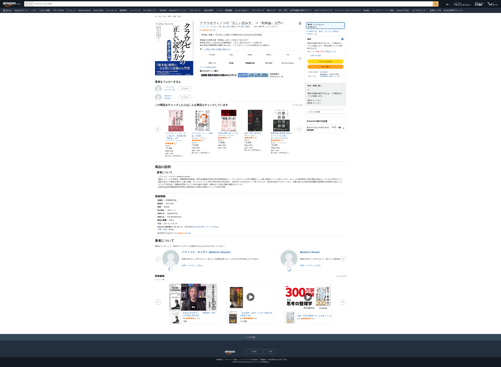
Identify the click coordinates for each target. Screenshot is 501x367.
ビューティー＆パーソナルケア (348, 10)
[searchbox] (233, 3)
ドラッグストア (258, 10)
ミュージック (135, 10)
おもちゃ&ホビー (242, 10)
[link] (176, 136)
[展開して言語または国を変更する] (261, 352)
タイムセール (111, 10)
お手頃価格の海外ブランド (301, 10)
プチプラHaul (58, 10)
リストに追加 (314, 112)
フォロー (185, 88)
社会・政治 (162, 16)
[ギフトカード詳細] (201, 10)
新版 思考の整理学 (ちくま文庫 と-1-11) (314, 316)
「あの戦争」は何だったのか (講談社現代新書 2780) (256, 314)
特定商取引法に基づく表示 (277, 359)
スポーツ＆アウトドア (323, 10)
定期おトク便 (435, 10)
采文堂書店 (324, 72)
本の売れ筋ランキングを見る (206, 227)
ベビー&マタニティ (419, 10)
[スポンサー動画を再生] (250, 297)
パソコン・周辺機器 (224, 10)
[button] (7, 10)
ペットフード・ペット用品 (383, 10)
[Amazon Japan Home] (230, 352)
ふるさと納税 (44, 10)
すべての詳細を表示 (208, 67)
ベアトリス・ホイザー (209, 26)
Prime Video (98, 10)
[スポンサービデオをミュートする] (214, 307)
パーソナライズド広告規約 (248, 359)
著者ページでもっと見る (192, 265)
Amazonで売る (403, 10)
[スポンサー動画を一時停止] (214, 303)
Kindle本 (163, 10)
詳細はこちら (330, 51)
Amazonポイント (21, 10)
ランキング (71, 10)
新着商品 (123, 10)
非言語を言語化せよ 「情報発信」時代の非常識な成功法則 (199, 314)
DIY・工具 (283, 10)
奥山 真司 (227, 26)
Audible (366, 10)
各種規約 (263, 359)
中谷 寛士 (241, 26)
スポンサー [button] (158, 279)
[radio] (325, 25)
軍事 (169, 16)
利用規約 (219, 359)
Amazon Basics (84, 10)
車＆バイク (271, 10)
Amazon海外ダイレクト (453, 10)
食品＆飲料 (208, 10)
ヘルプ (34, 10)
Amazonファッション (178, 10)
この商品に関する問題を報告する (216, 49)
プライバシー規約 (231, 359)
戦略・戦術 (177, 16)
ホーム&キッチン (150, 10)
